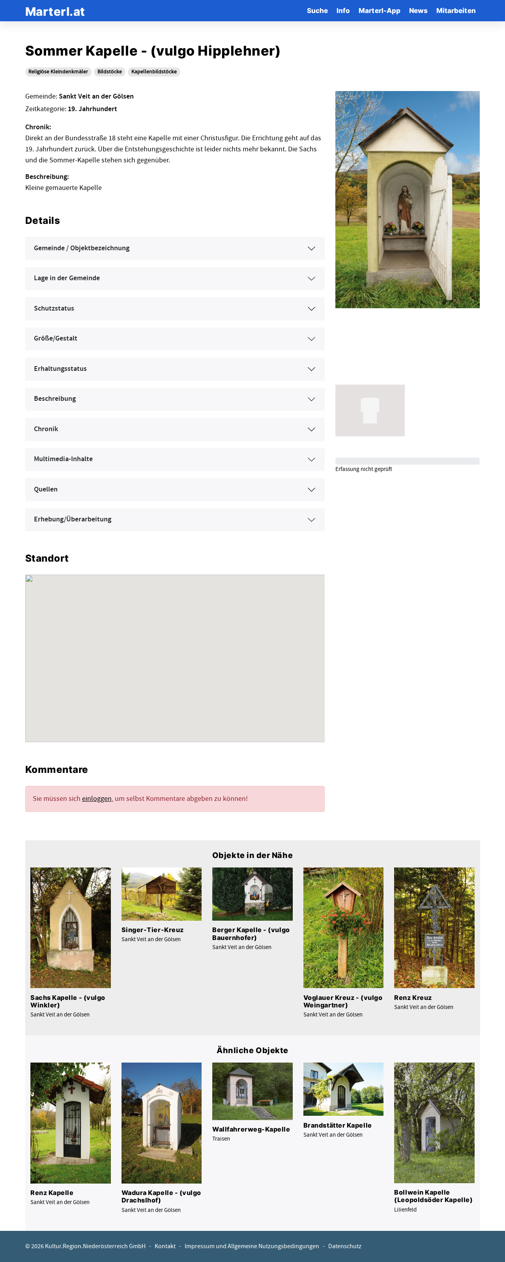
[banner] (55, 10)
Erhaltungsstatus (60, 369)
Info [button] (343, 10)
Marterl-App (379, 10)
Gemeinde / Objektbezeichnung (81, 248)
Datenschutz (344, 1246)
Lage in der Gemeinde (67, 278)
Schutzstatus (54, 308)
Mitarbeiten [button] (456, 10)
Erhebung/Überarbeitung (72, 519)
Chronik (46, 429)
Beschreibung (55, 399)
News (418, 10)
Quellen (46, 489)
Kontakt (165, 1246)
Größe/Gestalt (55, 338)
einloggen (97, 798)
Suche (317, 10)
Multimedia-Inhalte (63, 459)
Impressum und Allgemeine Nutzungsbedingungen (252, 1246)
